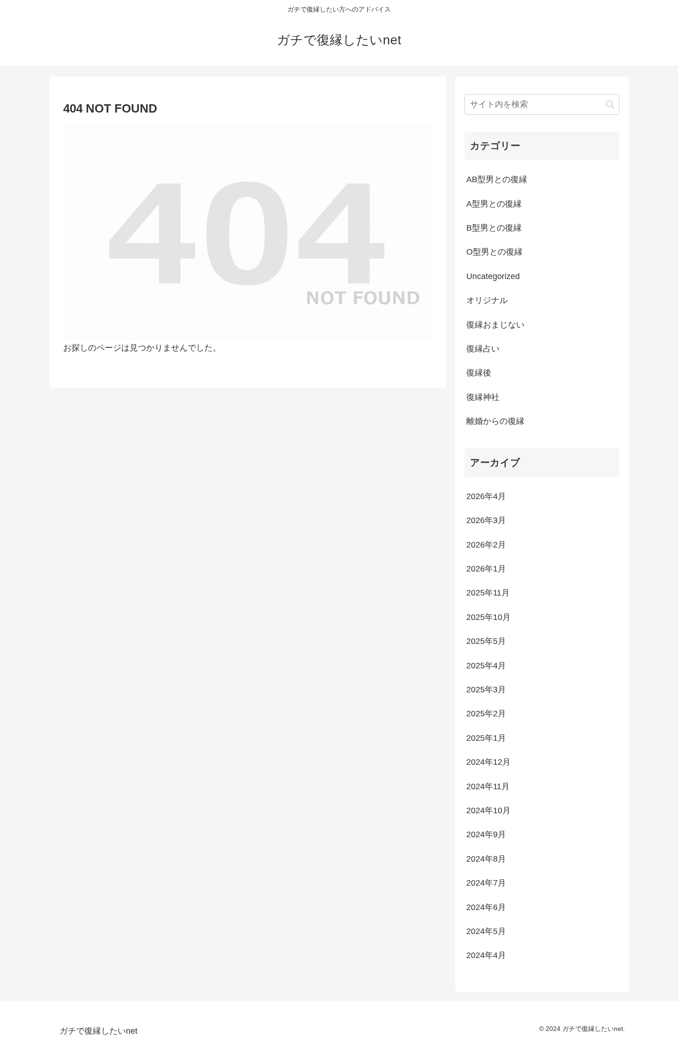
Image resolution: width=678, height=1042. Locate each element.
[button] (610, 104)
